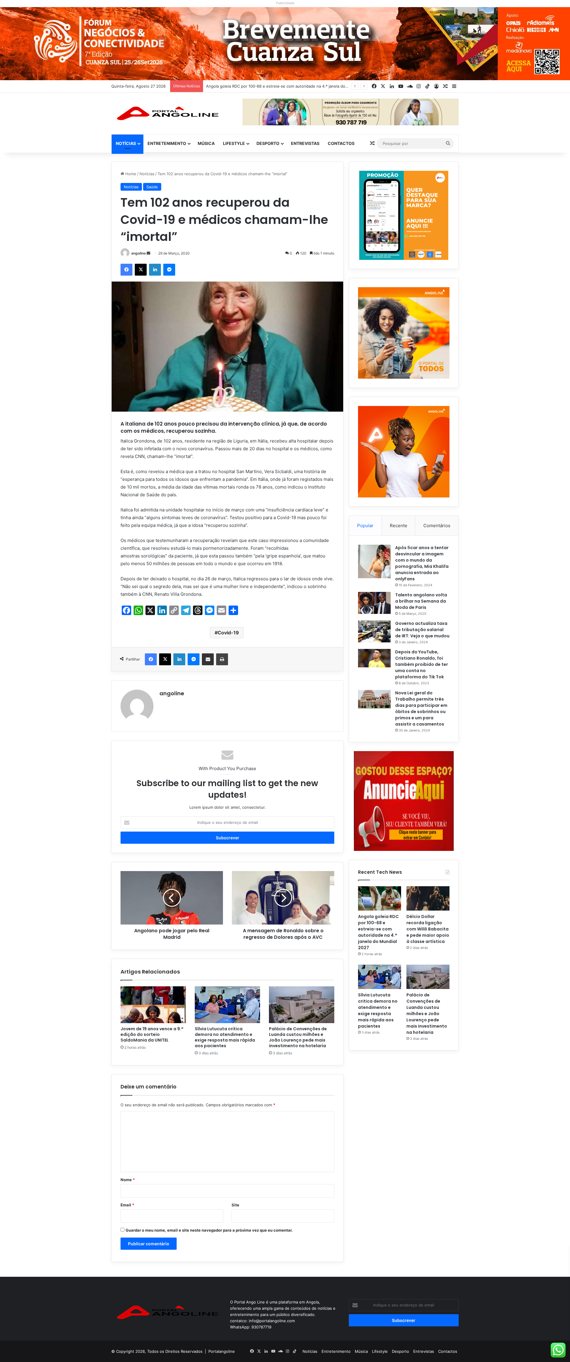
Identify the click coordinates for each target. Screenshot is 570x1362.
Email (127, 1205)
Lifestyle (234, 143)
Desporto (267, 143)
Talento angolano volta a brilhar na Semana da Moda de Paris (421, 601)
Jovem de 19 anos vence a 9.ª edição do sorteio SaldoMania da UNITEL (152, 1034)
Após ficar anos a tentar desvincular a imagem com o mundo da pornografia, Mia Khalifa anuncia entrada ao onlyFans (422, 563)
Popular (365, 525)
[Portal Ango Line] (166, 113)
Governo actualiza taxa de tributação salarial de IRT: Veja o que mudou (422, 629)
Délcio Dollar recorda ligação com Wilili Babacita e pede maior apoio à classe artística (284, 86)
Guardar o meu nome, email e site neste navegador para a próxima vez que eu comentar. (209, 1230)
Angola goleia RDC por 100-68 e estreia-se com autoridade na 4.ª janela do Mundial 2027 (378, 932)
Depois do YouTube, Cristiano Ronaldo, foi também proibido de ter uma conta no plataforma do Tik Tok (421, 664)
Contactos (341, 143)
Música (206, 143)
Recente (398, 525)
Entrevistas (305, 143)
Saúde (152, 186)
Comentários (436, 525)
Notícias (126, 143)
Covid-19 (228, 633)
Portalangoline (221, 1351)
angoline (138, 253)
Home (130, 173)
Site (235, 1205)
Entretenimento (167, 143)
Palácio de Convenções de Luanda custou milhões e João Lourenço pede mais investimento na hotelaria (298, 1037)
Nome (128, 1179)
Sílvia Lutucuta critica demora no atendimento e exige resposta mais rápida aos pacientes (225, 1037)
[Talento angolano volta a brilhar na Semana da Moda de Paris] (374, 603)
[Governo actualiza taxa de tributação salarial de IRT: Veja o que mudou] (374, 631)
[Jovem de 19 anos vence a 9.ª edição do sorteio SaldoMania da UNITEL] (153, 1004)
